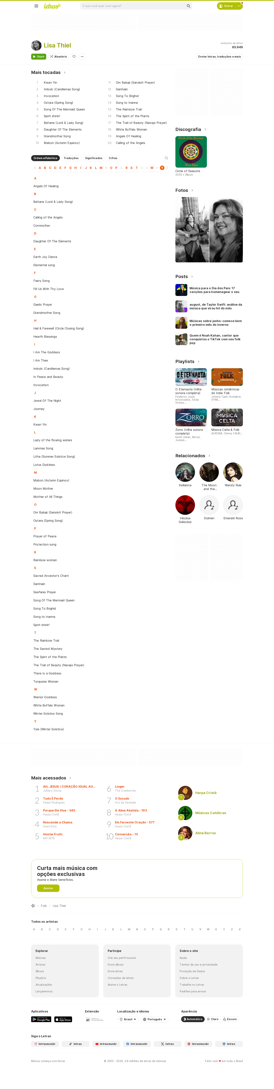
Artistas (40, 964)
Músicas (41, 957)
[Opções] (82, 57)
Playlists (41, 977)
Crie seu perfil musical (122, 957)
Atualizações (44, 984)
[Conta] (239, 6)
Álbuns (40, 971)
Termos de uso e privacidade (199, 964)
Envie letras (115, 971)
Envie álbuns (116, 964)
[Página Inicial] (33, 906)
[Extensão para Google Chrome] (95, 1019)
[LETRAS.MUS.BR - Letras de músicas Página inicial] (52, 6)
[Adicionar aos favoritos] (74, 57)
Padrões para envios (193, 991)
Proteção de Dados (192, 971)
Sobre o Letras (189, 977)
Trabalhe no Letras (192, 984)
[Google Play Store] (41, 1019)
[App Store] (63, 1019)
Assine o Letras (117, 984)
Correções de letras (121, 977)
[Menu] (36, 6)
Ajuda (183, 957)
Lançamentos (44, 991)
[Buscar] (188, 6)
